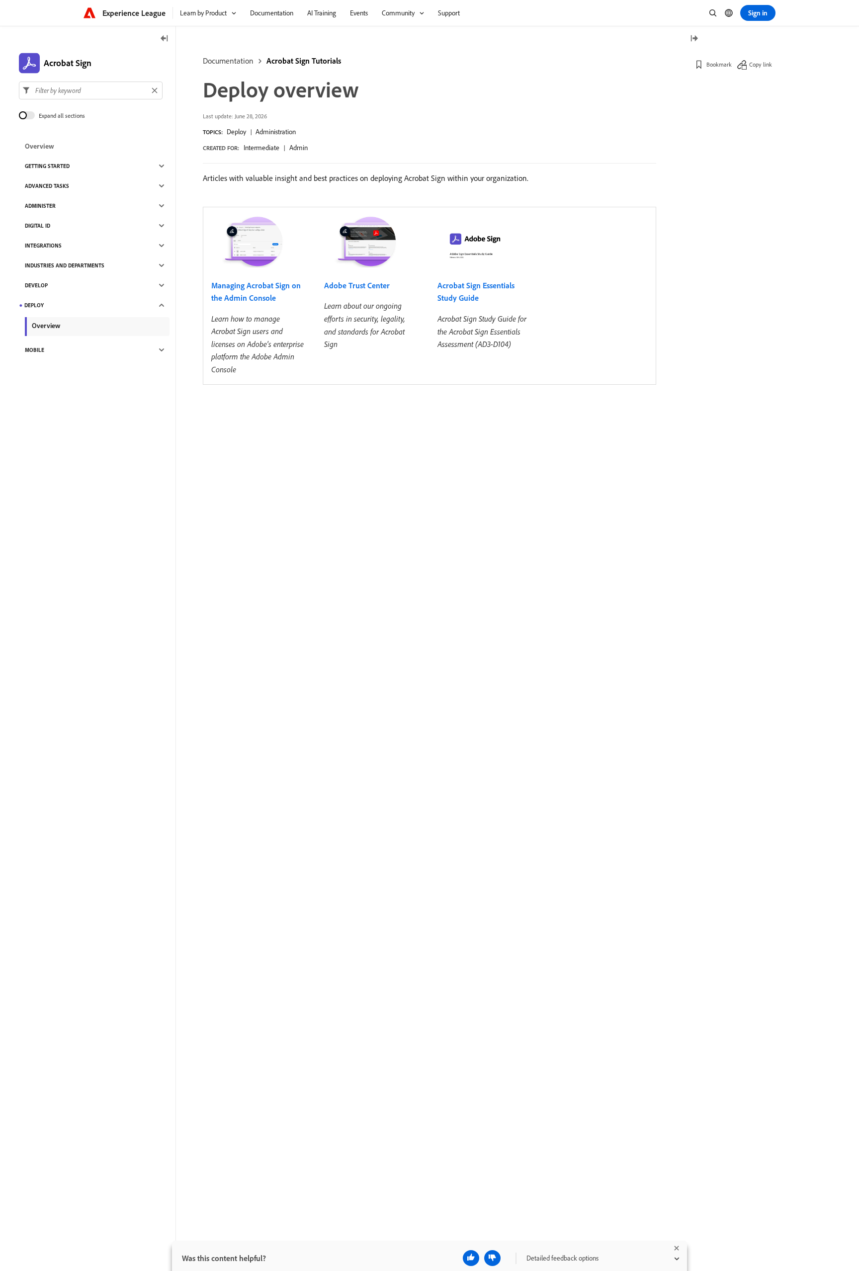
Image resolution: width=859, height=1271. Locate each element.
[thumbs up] (471, 1258)
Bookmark (719, 64)
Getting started (47, 166)
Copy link (760, 64)
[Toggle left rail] (164, 39)
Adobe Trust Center (357, 285)
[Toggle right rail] (694, 39)
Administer (40, 205)
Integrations (43, 245)
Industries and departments (64, 265)
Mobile (34, 349)
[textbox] (91, 90)
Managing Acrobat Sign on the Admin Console (256, 291)
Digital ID (37, 225)
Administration (276, 131)
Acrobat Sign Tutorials (303, 61)
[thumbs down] (492, 1258)
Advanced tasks (47, 185)
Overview (39, 146)
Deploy (236, 131)
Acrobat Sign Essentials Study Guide (476, 291)
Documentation (228, 61)
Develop (36, 285)
